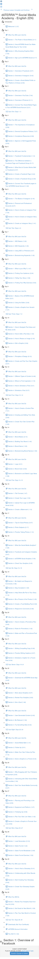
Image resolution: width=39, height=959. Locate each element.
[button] (1, 2)
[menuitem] (1, 5)
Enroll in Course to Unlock (19, 953)
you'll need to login (28, 951)
